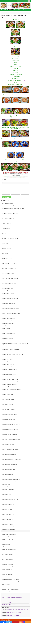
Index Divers (15, 9)
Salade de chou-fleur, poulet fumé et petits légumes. (8, 333)
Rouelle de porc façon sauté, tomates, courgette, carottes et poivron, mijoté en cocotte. (18, 609)
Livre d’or (26, 9)
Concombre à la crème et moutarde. (6, 240)
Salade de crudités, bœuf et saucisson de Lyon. (8, 382)
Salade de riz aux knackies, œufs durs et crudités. (8, 504)
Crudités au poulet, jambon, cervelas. (6, 248)
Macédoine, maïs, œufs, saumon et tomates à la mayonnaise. (9, 261)
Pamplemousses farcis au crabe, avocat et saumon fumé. (9, 268)
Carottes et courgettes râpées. (6, 228)
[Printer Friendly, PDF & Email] (3, 179)
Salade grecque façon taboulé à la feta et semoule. (8, 546)
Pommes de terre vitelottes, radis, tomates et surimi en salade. (10, 278)
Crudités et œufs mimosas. (5, 253)
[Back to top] (29, 621)
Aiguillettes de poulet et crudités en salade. (7, 203)
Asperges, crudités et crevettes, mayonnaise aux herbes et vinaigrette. (11, 211)
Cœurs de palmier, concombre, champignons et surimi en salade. (10, 238)
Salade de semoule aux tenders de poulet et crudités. (8, 529)
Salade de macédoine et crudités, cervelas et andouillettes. (9, 416)
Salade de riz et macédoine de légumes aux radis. (8, 514)
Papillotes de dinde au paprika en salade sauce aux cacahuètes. (10, 271)
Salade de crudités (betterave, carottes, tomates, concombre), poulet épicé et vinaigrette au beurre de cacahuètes (15, 344)
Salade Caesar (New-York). (5, 295)
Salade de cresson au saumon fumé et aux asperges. (8, 340)
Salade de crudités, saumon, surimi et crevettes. (8, 396)
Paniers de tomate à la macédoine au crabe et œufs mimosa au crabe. (10, 270)
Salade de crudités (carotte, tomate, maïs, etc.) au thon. (9, 346)
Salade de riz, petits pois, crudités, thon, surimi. (8, 524)
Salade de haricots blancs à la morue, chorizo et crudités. (9, 401)
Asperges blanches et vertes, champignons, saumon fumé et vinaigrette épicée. (12, 206)
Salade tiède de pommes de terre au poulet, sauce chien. (9, 549)
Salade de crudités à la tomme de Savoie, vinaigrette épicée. (9, 351)
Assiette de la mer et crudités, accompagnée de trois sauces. (9, 215)
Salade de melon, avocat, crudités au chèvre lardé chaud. (9, 426)
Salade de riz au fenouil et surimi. (6, 484)
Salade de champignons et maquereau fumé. (7, 325)
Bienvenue (5, 9)
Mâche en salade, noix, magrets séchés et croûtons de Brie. (9, 263)
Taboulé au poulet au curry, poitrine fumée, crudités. (8, 566)
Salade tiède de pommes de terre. (6, 551)
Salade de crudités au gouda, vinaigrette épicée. (8, 352)
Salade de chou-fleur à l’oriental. (6, 328)
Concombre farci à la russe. (5, 243)
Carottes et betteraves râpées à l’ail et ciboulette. (8, 225)
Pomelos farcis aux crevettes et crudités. (7, 276)
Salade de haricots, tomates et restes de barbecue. (8, 409)
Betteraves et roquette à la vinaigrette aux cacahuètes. (9, 221)
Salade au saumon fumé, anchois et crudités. (7, 288)
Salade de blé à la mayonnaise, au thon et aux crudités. (8, 310)
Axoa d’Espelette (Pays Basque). (6, 595)
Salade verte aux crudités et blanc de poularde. (8, 554)
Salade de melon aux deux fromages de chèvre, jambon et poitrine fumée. (11, 424)
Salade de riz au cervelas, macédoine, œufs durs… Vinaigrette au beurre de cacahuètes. (13, 481)
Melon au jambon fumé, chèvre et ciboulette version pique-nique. (10, 265)
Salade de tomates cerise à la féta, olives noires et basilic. (9, 534)
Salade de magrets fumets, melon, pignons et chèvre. (8, 419)
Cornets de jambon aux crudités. (6, 245)
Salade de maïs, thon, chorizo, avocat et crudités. (8, 421)
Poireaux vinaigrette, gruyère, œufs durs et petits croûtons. (9, 275)
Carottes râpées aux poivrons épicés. (6, 230)
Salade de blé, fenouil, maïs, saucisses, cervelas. (8, 305)
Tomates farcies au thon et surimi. (6, 584)
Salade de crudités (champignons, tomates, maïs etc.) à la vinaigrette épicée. (11, 347)
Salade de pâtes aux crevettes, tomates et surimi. (8, 441)
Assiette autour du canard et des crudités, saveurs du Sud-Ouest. (10, 213)
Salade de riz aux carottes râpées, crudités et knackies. (9, 496)
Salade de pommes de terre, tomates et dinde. (7, 474)
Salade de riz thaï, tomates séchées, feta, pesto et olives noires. (10, 516)
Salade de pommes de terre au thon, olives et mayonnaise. (9, 456)
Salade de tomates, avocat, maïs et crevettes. (7, 539)
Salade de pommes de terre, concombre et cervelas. (8, 469)
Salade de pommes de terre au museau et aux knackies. (9, 451)
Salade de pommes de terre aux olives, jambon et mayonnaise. (9, 464)
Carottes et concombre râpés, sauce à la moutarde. (8, 226)
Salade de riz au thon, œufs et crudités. (7, 494)
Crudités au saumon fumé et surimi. (6, 250)
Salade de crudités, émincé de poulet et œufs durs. (8, 387)
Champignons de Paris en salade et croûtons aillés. (8, 235)
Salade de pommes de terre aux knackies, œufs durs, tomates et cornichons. (11, 459)
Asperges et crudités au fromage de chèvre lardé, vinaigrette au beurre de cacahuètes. (13, 208)
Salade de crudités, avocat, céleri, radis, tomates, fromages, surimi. (10, 379)
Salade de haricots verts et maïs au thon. (7, 402)
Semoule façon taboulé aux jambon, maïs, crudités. (8, 561)
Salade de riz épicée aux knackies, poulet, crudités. (8, 511)
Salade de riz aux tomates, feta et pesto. (7, 509)
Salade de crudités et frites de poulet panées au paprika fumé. (9, 369)
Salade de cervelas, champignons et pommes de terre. (8, 318)
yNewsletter (19, 9)
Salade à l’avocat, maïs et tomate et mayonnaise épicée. (9, 281)
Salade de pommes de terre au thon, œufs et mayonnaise (9, 454)
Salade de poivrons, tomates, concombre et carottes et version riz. (10, 449)
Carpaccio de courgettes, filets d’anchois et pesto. (8, 231)
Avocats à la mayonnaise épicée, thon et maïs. (7, 220)
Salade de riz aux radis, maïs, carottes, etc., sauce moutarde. (9, 506)
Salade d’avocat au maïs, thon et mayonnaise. (7, 301)
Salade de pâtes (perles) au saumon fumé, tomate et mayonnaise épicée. (11, 439)
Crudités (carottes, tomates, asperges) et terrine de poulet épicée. (10, 246)
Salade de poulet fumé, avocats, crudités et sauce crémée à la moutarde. (11, 476)
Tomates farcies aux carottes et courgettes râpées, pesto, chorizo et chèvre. (12, 586)
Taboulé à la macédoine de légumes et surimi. (7, 564)
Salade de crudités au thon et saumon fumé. (7, 359)
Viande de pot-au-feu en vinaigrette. (6, 591)
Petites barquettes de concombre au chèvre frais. (8, 273)
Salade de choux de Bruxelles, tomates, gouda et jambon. (9, 335)
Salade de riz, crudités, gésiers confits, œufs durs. (8, 519)
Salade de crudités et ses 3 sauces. (6, 376)
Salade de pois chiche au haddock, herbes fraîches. (8, 444)
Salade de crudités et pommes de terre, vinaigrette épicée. (9, 374)
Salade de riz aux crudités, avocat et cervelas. (7, 501)
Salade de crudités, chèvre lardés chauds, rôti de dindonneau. (9, 384)
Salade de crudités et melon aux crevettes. (7, 372)
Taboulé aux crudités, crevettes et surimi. (7, 569)
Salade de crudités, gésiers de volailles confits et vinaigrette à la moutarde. (11, 389)
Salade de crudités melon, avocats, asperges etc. (8, 377)
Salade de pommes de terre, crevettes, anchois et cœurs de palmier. (10, 471)
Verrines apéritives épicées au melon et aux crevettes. (8, 604)
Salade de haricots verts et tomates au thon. (7, 404)
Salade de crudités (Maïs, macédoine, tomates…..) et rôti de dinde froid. (11, 349)
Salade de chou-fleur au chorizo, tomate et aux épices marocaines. (10, 330)
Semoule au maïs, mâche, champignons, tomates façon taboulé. (10, 556)
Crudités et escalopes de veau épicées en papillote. (8, 251)
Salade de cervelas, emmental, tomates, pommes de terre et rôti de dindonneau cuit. (12, 320)
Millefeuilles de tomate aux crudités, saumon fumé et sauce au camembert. (11, 266)
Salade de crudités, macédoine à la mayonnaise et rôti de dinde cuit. (10, 392)
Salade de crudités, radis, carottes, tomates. (7, 394)
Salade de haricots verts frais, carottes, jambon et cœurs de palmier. (10, 406)
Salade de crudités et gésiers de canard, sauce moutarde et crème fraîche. (11, 371)
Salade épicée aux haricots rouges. (6, 544)
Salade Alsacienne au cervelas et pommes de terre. (8, 285)
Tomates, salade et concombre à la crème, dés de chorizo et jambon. (10, 589)
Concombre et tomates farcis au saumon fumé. (8, 241)
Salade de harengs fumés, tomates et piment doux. (8, 399)
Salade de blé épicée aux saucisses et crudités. (7, 315)
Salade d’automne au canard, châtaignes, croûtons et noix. (9, 300)
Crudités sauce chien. (4, 255)
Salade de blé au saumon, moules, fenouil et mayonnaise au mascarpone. (11, 313)
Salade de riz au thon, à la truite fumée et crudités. (8, 489)
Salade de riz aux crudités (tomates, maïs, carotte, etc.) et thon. (10, 499)
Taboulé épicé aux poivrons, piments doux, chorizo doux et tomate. (10, 579)
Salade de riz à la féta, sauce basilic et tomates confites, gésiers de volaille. (11, 479)
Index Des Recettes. (9, 9)
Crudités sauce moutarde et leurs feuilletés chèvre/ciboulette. (10, 256)
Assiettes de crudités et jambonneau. (6, 216)
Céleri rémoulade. (4, 233)
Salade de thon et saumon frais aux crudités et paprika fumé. (9, 531)
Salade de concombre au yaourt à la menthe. (7, 338)
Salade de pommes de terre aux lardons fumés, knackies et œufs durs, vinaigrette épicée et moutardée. (15, 461)
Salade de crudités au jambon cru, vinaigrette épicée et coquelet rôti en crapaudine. (12, 354)
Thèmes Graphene (8, 620)
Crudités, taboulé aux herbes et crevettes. (7, 260)
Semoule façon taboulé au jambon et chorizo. (7, 559)
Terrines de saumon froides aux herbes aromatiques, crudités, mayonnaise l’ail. (12, 581)
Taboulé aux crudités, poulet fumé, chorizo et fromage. (9, 571)
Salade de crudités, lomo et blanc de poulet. (7, 391)
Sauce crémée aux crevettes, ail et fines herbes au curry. (9, 602)
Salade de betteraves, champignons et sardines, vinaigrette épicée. (10, 308)
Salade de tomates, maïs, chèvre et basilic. (7, 541)
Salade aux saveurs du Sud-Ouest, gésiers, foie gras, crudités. (9, 291)
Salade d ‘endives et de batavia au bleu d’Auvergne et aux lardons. (10, 298)
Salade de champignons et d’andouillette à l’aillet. (8, 323)
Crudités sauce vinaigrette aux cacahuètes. (7, 258)
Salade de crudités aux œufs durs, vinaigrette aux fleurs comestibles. (10, 366)
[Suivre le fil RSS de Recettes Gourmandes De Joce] (1, 0)
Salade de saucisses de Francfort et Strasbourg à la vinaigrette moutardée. (11, 526)
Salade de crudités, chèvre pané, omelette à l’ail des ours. (9, 386)
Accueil (2, 9)
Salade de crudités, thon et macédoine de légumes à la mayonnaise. (10, 397)
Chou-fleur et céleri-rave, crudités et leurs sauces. (8, 236)
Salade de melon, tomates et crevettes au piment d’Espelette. (9, 434)
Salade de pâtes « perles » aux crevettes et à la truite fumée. (9, 436)
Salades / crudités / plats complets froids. (8, 201)
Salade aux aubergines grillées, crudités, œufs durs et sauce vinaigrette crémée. (12, 290)
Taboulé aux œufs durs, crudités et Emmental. (7, 574)
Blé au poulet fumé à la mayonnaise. (6, 223)
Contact (23, 9)
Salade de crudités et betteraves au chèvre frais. (8, 367)
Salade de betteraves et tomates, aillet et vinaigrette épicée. (9, 306)
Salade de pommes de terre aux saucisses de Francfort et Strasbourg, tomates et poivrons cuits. (14, 466)
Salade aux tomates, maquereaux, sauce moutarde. (8, 293)
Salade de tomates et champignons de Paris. (7, 536)
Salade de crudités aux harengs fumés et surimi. (8, 364)
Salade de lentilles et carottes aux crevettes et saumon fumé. (9, 414)
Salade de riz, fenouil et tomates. (6, 521)
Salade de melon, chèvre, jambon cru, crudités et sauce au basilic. (10, 429)
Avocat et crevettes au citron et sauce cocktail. (8, 218)
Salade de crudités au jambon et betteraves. (7, 356)
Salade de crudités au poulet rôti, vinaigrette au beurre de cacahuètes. (11, 357)
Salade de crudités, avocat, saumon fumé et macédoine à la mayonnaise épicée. (12, 381)
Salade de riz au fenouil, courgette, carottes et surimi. (8, 486)
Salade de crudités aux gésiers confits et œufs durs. (8, 361)
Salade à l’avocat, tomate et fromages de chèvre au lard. (9, 283)
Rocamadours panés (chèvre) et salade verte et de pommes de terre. (10, 280)
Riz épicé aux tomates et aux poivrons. (6, 599)
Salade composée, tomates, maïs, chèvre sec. (7, 296)
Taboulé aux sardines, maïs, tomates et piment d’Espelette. (9, 576)
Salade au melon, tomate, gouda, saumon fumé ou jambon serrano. (10, 286)
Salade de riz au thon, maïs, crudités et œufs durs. (8, 491)
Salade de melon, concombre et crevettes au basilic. (8, 431)
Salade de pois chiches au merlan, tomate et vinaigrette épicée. (10, 446)
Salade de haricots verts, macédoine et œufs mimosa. (8, 407)
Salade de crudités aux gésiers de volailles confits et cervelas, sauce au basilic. (11, 362)
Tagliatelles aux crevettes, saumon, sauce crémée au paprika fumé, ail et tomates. (12, 597)
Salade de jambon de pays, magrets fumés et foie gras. (8, 411)
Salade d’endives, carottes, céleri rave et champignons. (9, 303)
